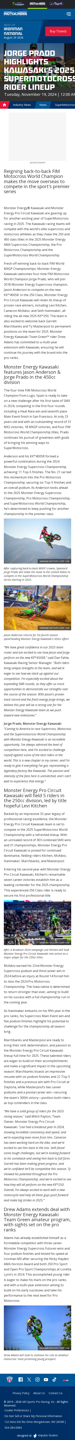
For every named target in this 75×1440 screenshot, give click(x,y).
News (43, 105)
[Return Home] (15, 14)
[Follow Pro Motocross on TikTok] (54, 1380)
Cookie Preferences (16, 1410)
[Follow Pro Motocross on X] (29, 1380)
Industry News (22, 105)
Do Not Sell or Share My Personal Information (33, 1416)
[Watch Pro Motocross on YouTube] (46, 1380)
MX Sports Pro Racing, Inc (38, 1402)
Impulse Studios (48, 1435)
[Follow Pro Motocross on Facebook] (20, 1380)
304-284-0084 (13, 1427)
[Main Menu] (68, 14)
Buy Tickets (58, 31)
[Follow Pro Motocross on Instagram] (37, 1380)
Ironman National (13, 31)
